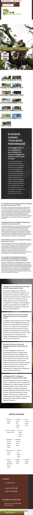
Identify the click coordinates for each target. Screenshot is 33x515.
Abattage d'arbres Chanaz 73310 (18, 442)
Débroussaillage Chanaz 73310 (11, 431)
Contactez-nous (8, 49)
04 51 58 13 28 (7, 1)
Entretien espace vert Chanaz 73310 (18, 423)
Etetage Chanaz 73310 (18, 461)
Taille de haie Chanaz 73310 (19, 453)
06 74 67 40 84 (17, 1)
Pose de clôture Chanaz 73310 (20, 433)
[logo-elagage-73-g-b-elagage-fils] (11, 12)
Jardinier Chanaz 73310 (27, 461)
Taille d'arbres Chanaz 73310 (27, 422)
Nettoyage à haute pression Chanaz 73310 (9, 443)
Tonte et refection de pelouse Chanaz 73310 (9, 463)
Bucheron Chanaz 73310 (9, 421)
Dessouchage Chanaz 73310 (10, 452)
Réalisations (22, 49)
